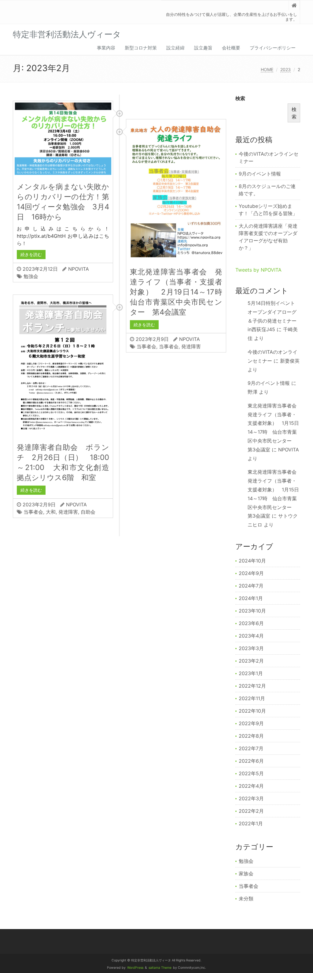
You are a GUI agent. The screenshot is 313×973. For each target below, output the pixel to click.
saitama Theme (160, 968)
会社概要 (231, 48)
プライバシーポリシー (273, 48)
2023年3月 (251, 648)
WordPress (135, 968)
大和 (51, 512)
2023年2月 (251, 661)
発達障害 (191, 346)
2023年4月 (251, 636)
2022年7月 (251, 748)
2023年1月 (251, 673)
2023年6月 (251, 623)
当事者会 (146, 346)
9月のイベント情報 (260, 174)
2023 (285, 69)
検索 (240, 98)
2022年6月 (251, 761)
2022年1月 (251, 823)
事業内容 (106, 48)
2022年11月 (252, 698)
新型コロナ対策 (141, 48)
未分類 (246, 898)
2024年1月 (251, 598)
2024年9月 (251, 573)
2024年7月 (251, 586)
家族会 (246, 873)
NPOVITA (78, 269)
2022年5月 (251, 773)
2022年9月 (251, 723)
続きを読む (31, 254)
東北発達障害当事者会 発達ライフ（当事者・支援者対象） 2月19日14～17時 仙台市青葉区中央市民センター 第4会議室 (180, 291)
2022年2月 (251, 811)
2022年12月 (252, 686)
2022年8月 (251, 736)
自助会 (88, 512)
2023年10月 (252, 611)
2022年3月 (251, 798)
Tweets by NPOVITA (258, 270)
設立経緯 (175, 48)
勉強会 (31, 276)
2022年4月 (251, 786)
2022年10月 (252, 711)
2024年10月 (252, 561)
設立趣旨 (203, 48)
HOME (267, 69)
